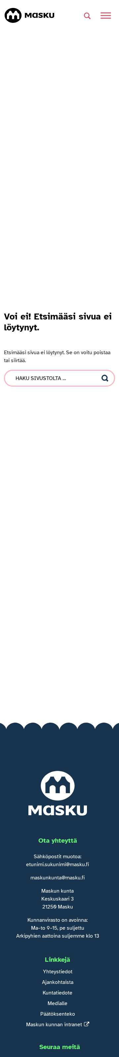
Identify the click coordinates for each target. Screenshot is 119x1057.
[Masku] (29, 15)
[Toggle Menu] (105, 15)
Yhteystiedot (57, 971)
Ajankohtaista (57, 982)
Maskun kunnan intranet (54, 1024)
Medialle (57, 1003)
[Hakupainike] (87, 15)
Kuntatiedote (57, 993)
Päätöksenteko (57, 1014)
